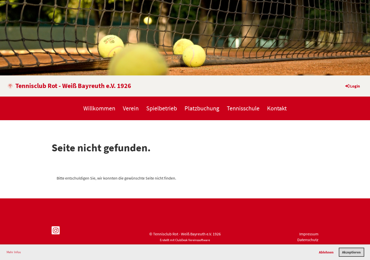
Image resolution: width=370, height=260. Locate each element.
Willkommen (99, 108)
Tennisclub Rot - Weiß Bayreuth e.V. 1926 (73, 85)
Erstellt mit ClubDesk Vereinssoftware (185, 240)
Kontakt (277, 108)
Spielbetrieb (161, 108)
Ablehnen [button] (326, 252)
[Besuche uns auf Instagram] (56, 232)
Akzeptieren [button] (351, 252)
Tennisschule (243, 108)
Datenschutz (307, 239)
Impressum (308, 233)
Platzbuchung (201, 108)
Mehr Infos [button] (14, 252)
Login (355, 86)
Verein (131, 108)
